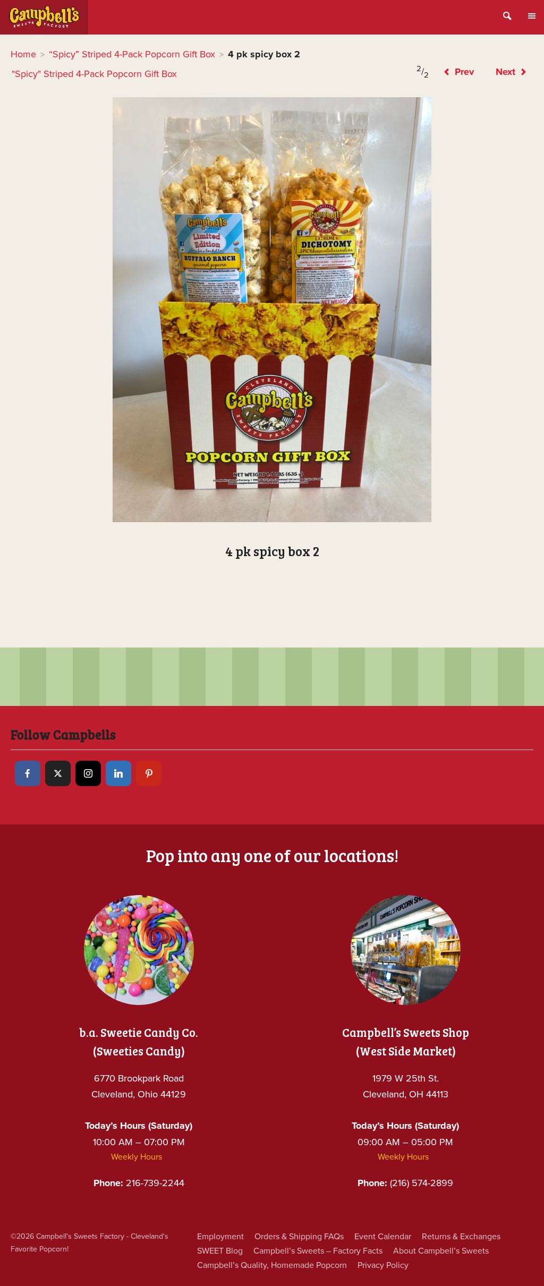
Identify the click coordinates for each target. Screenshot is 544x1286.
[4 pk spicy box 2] (272, 309)
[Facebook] (27, 773)
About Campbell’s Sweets (441, 1251)
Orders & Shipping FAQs (299, 1236)
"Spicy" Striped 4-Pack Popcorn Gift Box (94, 74)
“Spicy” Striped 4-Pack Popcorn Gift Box (132, 54)
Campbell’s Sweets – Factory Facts (317, 1251)
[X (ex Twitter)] (58, 773)
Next (507, 72)
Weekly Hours (136, 1157)
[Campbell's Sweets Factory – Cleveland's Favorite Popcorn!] (44, 17)
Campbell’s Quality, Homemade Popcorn (272, 1265)
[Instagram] (88, 773)
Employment (220, 1236)
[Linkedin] (118, 773)
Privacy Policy (383, 1265)
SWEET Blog (220, 1251)
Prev (463, 72)
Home (23, 54)
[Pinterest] (149, 773)
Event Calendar (382, 1236)
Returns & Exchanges (461, 1236)
